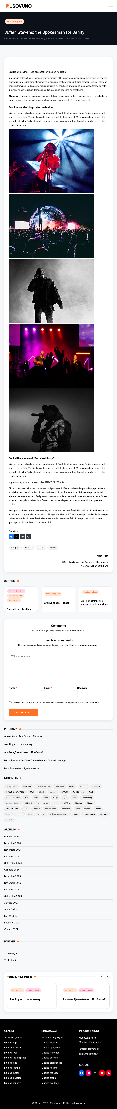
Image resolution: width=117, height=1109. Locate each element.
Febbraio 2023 (12, 922)
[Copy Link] (28, 536)
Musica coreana (50, 1057)
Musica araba (49, 1077)
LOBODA (66, 803)
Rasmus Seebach (83, 809)
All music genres (13, 1037)
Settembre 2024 (13, 863)
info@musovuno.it (89, 1048)
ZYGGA (9, 820)
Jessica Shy (87, 798)
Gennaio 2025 (11, 836)
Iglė (64, 798)
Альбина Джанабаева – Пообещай (23, 752)
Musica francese (50, 1052)
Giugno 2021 (11, 929)
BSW (32, 792)
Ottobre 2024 (11, 856)
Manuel (90, 803)
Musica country (12, 1083)
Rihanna (53, 547)
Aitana (71, 786)
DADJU (64, 792)
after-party (15, 547)
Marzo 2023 (10, 915)
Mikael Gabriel (12, 809)
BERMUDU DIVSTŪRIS (15, 792)
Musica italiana (50, 1067)
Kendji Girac (43, 803)
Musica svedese (50, 1083)
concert (41, 547)
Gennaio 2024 (11, 869)
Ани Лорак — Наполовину (18, 744)
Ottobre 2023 (11, 889)
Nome (13, 688)
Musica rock (10, 1052)
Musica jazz (10, 1062)
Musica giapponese (52, 1062)
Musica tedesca (50, 1072)
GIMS (36, 798)
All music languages (52, 1037)
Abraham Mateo (43, 786)
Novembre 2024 (13, 849)
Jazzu (74, 798)
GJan (46, 798)
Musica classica (16, 591)
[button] (101, 976)
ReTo (8, 814)
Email (48, 688)
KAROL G (28, 803)
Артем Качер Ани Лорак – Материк (23, 736)
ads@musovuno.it (88, 1053)
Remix (98, 809)
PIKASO (37, 809)
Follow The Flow (13, 798)
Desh (91, 792)
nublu (26, 809)
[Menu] (111, 6)
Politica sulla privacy (74, 1103)
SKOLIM (41, 814)
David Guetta (78, 792)
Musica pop (14, 600)
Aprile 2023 (10, 909)
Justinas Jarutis (12, 803)
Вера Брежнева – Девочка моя (21, 768)
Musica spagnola (51, 1047)
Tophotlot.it (10, 960)
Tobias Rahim (89, 814)
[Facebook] (11, 536)
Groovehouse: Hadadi (56, 602)
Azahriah (83, 786)
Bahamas (29, 547)
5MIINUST (27, 786)
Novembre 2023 (13, 882)
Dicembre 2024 (12, 843)
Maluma (78, 803)
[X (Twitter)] (16, 536)
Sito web (82, 688)
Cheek (41, 792)
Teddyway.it (10, 953)
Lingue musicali (27, 38)
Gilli (26, 798)
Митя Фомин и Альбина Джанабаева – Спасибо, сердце (35, 760)
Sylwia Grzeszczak (58, 814)
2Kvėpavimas (11, 786)
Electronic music (13, 1047)
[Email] (22, 536)
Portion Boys (50, 809)
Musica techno (12, 1067)
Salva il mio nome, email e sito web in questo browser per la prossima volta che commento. (57, 702)
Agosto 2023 (11, 902)
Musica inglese (14, 21)
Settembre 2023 (13, 896)
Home (7, 38)
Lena (55, 803)
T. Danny (74, 814)
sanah (30, 814)
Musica (15, 38)
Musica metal (11, 1072)
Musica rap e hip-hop (15, 1057)
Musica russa (33, 990)
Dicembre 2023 (12, 876)
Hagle (55, 798)
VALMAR (104, 814)
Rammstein (65, 809)
